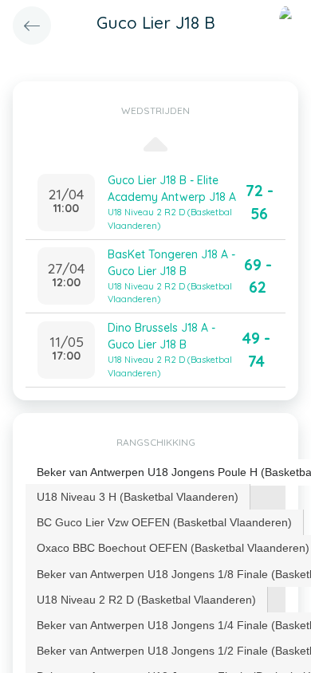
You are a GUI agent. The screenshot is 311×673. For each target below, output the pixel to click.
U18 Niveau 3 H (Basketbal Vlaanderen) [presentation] (137, 496)
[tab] (138, 497)
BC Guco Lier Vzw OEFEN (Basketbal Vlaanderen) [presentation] (164, 522)
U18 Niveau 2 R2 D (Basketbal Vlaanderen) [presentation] (146, 599)
